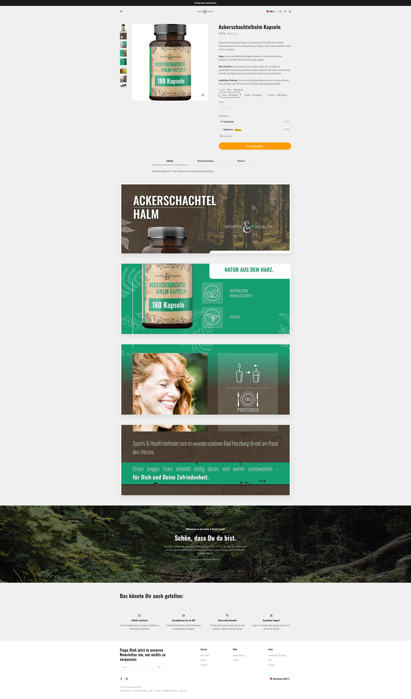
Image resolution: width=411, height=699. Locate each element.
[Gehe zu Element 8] (123, 88)
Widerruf (204, 664)
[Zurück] (181, 3)
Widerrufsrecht (125, 690)
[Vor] (229, 3)
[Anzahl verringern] (222, 107)
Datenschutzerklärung (139, 690)
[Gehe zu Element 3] (123, 45)
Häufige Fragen (239, 655)
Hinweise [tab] (241, 160)
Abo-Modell (205, 655)
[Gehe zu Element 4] (123, 53)
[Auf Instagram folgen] (126, 678)
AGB (151, 690)
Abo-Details (228, 136)
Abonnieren (232, 129)
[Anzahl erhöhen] (231, 107)
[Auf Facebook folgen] (121, 678)
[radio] (221, 121)
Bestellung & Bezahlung (277, 655)
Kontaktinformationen (169, 690)
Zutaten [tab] (170, 160)
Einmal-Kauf (228, 121)
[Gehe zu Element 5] (123, 62)
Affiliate (203, 660)
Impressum (183, 690)
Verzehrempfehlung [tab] (205, 160)
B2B (270, 660)
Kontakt (236, 660)
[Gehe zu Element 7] (123, 79)
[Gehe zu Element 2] (123, 36)
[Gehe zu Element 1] (123, 28)
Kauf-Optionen (224, 115)
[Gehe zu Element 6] (123, 70)
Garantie (271, 664)
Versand (157, 690)
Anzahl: (221, 101)
